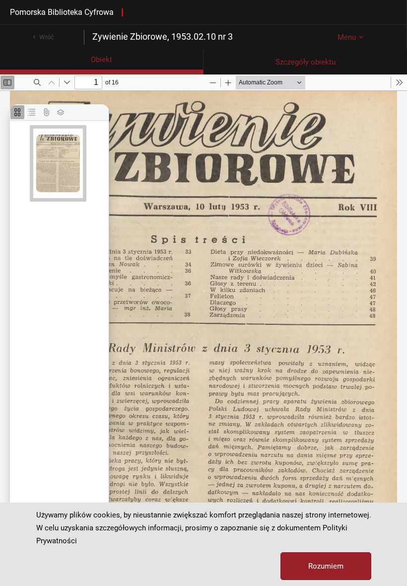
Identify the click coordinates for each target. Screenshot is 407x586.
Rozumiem (325, 566)
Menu (347, 37)
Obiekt (101, 59)
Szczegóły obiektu (305, 62)
